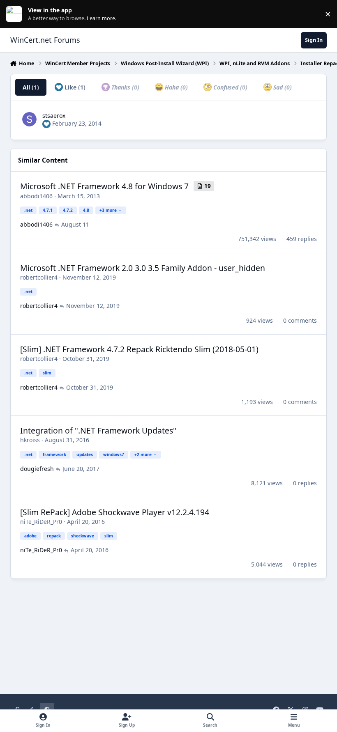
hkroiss (30, 440)
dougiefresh (37, 469)
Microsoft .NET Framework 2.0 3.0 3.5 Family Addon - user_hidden (142, 267)
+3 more (108, 210)
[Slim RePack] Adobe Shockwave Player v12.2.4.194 (114, 512)
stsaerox (53, 115)
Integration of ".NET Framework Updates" (98, 430)
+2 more (143, 454)
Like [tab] (74, 87)
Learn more (16, 14)
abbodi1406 (36, 196)
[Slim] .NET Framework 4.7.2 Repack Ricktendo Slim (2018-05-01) (139, 349)
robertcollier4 (39, 277)
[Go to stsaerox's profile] (29, 119)
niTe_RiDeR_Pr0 (41, 521)
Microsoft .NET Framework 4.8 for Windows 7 (104, 186)
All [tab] (31, 87)
